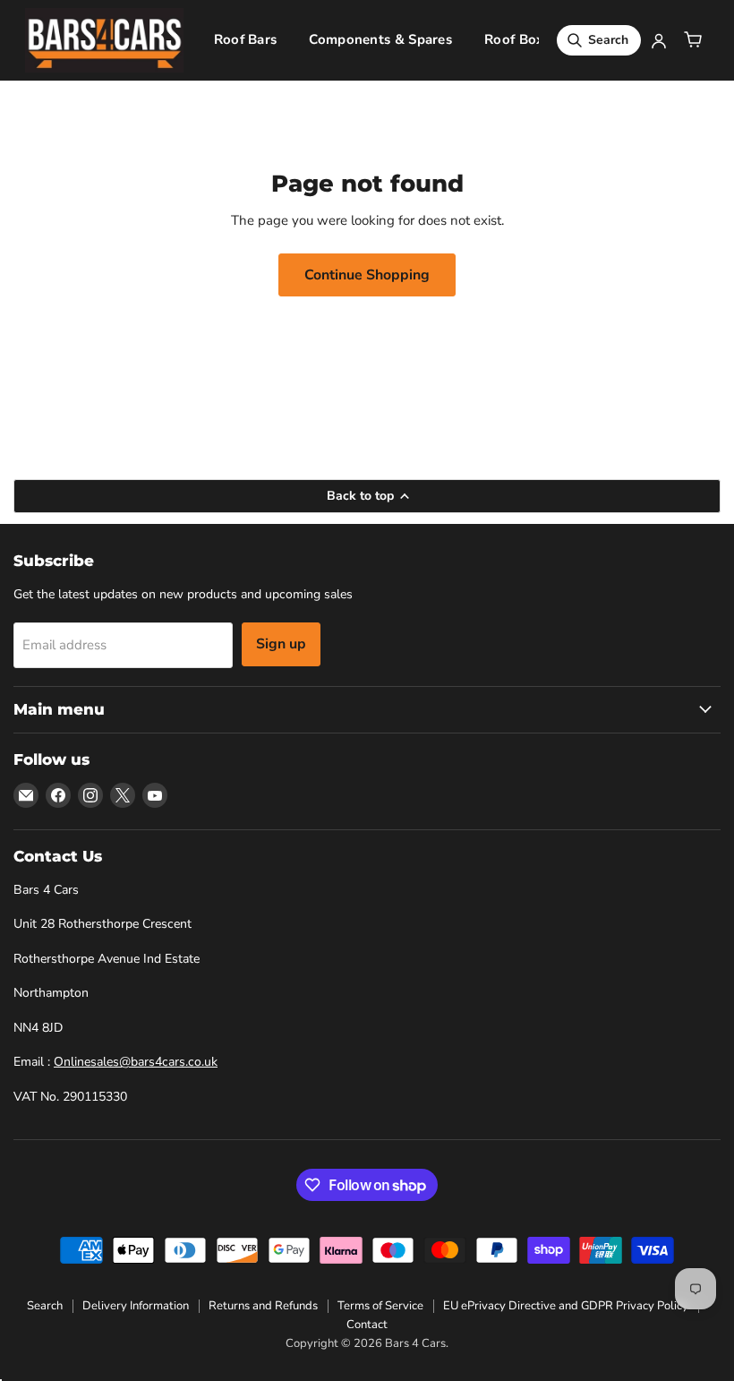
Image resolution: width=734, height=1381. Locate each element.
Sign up (281, 644)
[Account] (659, 40)
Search (45, 1306)
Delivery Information (135, 1306)
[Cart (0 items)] (693, 40)
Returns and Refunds (263, 1306)
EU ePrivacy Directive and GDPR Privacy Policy (565, 1306)
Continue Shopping (367, 275)
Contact (367, 1325)
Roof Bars (245, 39)
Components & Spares (380, 39)
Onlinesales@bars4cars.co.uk (136, 1061)
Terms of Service (380, 1306)
